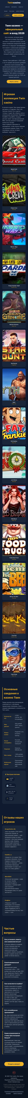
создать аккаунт (18, 15)
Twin (14, 2)
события (7, 6)
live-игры (11, 11)
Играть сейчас (14, 81)
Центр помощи (17, 1093)
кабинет (8, 15)
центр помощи (20, 11)
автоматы (14, 6)
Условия (8, 1093)
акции (5, 11)
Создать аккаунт (14, 1064)
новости (21, 6)
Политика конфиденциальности (14, 1091)
